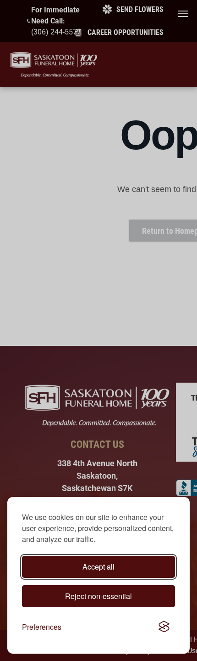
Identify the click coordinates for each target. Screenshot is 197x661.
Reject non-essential (98, 596)
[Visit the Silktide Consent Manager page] (164, 627)
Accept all (98, 566)
